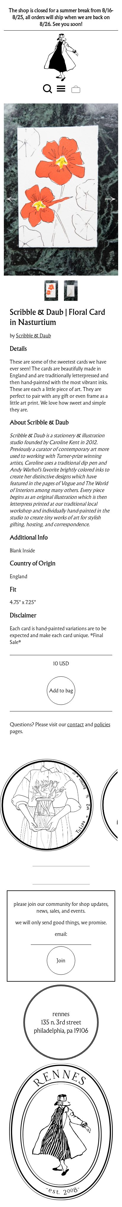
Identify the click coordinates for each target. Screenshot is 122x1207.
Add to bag (61, 690)
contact (75, 724)
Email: (61, 934)
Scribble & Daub (33, 335)
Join (61, 960)
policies (102, 724)
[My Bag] (76, 89)
